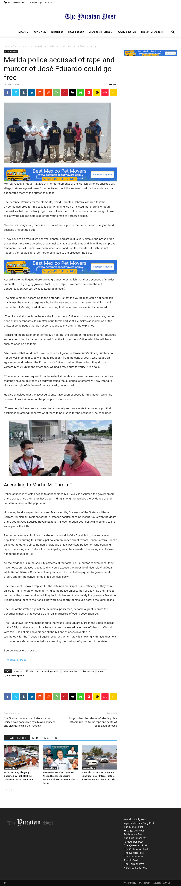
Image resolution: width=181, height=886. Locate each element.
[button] (173, 32)
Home (7, 46)
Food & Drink (127, 32)
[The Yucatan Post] (90, 17)
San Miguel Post (133, 826)
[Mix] (39, 92)
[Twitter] (15, 92)
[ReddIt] (48, 92)
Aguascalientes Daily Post (139, 823)
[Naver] (80, 92)
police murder (87, 671)
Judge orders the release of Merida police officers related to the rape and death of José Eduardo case (92, 722)
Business (57, 32)
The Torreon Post (134, 864)
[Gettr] (105, 92)
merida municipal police (48, 671)
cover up (18, 671)
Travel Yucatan (152, 32)
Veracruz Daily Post (135, 867)
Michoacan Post (133, 834)
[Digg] (72, 92)
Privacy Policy (129, 882)
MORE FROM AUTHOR (44, 738)
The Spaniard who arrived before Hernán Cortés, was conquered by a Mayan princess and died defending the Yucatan (30, 722)
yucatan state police (14, 675)
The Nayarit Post (134, 852)
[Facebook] (7, 92)
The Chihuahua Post (136, 849)
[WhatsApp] (56, 92)
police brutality (70, 671)
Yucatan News (20, 46)
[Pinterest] (64, 92)
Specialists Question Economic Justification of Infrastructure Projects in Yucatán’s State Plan (99, 776)
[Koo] (113, 92)
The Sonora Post (133, 856)
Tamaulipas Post (133, 841)
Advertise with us (161, 882)
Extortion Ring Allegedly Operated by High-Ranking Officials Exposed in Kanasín (18, 776)
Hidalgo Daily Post (134, 830)
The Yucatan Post (15, 659)
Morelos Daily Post (135, 819)
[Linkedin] (31, 92)
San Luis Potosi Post (135, 838)
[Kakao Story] (96, 92)
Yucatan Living (99, 32)
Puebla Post (131, 860)
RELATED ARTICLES (17, 738)
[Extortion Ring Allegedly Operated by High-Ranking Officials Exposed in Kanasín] (21, 757)
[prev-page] (6, 790)
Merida (29, 671)
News (22, 32)
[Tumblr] (23, 92)
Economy (40, 32)
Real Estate (76, 32)
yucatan (101, 671)
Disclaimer (144, 882)
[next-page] (12, 790)
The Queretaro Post (135, 845)
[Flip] (88, 92)
